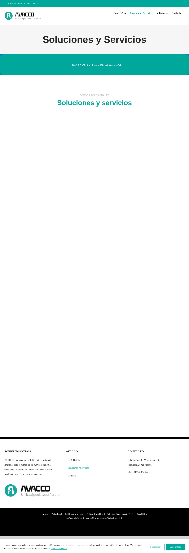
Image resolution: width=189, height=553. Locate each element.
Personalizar (155, 547)
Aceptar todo (175, 547)
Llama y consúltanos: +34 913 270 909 (24, 3)
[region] (94, 546)
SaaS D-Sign (74, 460)
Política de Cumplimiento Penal (119, 514)
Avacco (45, 514)
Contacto (72, 475)
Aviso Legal (57, 514)
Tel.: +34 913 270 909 (137, 472)
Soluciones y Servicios (78, 468)
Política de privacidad (74, 514)
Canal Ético (142, 514)
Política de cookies (59, 549)
